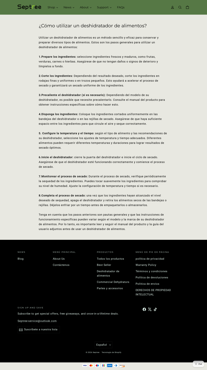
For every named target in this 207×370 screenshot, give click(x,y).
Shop (52, 7)
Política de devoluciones (152, 277)
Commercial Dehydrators (113, 282)
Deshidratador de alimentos (108, 273)
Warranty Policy (146, 265)
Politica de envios (147, 283)
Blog (21, 258)
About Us (59, 258)
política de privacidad (150, 258)
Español (101, 344)
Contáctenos (61, 265)
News (68, 7)
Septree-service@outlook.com (37, 321)
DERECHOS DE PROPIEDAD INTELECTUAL (153, 292)
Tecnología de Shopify (111, 352)
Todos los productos (110, 258)
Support (103, 7)
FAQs (120, 7)
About (84, 7)
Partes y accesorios (110, 288)
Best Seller (104, 265)
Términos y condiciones (151, 271)
